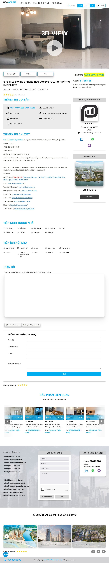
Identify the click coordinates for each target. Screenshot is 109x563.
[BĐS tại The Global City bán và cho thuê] (89, 536)
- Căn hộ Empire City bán (11, 456)
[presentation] (7, 421)
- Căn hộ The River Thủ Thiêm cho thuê (16, 486)
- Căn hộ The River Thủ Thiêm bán (14, 462)
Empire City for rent (13, 325)
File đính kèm (47, 496)
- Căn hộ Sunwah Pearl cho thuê (14, 495)
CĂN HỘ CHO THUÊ (41, 3)
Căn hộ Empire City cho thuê (13, 140)
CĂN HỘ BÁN (25, 3)
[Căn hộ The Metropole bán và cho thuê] (54, 536)
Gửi (64, 374)
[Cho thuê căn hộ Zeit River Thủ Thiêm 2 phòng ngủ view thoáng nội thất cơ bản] (13, 413)
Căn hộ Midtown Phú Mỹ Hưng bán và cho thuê (20, 544)
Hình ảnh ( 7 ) (11, 74)
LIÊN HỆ (23, 8)
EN (98, 6)
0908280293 (95, 461)
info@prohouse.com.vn (92, 466)
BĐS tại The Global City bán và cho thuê (89, 545)
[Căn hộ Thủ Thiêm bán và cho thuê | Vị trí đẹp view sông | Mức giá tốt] (9, 2)
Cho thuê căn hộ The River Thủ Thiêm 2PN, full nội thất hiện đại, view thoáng (34, 426)
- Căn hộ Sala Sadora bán (11, 469)
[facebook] (86, 470)
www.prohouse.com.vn (27, 187)
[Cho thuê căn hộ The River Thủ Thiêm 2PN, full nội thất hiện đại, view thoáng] (34, 413)
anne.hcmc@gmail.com (16, 183)
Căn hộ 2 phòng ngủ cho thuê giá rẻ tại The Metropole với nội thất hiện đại (95, 426)
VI (92, 6)
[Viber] (99, 470)
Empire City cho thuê (32, 325)
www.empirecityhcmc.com (21, 194)
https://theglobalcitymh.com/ (24, 209)
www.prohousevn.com (29, 190)
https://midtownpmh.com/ (19, 205)
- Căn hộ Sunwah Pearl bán (12, 472)
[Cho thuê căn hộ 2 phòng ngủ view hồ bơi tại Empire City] (75, 413)
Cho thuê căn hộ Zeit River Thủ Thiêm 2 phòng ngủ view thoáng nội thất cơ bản (13, 426)
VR (45, 74)
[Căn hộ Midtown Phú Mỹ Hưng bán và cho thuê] (20, 536)
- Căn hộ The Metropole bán (12, 459)
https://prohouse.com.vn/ (53, 560)
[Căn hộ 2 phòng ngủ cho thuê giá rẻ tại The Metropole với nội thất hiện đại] (95, 413)
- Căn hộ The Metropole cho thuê (14, 483)
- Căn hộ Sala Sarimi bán (11, 466)
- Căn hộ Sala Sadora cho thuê (13, 489)
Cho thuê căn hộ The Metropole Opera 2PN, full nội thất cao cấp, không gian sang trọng (54, 426)
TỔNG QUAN (57, 3)
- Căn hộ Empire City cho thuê (13, 480)
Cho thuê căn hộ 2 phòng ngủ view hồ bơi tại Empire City (75, 426)
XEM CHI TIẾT (89, 197)
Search (72, 6)
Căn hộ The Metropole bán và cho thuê (54, 545)
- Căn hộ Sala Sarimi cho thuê (13, 492)
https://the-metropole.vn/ (22, 201)
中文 (102, 6)
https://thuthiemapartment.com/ (22, 198)
